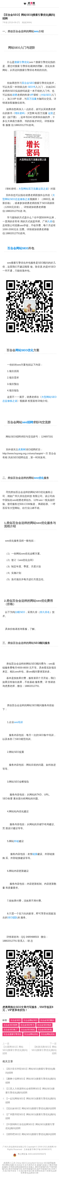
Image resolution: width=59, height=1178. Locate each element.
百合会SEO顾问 (47, 1020)
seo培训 (18, 722)
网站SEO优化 (24, 350)
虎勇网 (29, 4)
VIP (31, 94)
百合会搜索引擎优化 (12, 1034)
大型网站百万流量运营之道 (33, 188)
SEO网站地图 (8, 1165)
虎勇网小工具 (9, 1163)
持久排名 (45, 612)
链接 (34, 854)
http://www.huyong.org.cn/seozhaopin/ (22, 453)
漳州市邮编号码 (29, 1169)
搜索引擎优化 (21, 62)
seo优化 (39, 477)
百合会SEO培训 (44, 1025)
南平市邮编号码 (44, 1169)
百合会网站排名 (31, 1034)
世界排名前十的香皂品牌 (46, 1171)
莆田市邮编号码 (42, 1167)
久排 (49, 221)
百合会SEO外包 (45, 1029)
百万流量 (32, 98)
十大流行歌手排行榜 (25, 1171)
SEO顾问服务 (42, 643)
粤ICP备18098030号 (42, 1149)
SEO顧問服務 (50, 1163)
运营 (50, 113)
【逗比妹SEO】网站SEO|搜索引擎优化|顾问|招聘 (30, 1108)
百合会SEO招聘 (11, 1025)
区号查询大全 (31, 1165)
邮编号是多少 (43, 1165)
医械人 (31, 1167)
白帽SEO (20, 612)
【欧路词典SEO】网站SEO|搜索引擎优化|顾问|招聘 (44, 1050)
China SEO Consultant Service (29, 1163)
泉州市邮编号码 (15, 1169)
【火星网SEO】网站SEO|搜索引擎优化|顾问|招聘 (15, 1050)
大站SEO (46, 94)
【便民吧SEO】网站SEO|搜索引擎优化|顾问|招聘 (30, 1134)
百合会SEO (28, 82)
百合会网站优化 (48, 1034)
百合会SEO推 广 (11, 1029)
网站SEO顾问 (33, 663)
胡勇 (14, 94)
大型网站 (46, 396)
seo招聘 (27, 422)
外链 (16, 841)
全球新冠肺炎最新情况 (18, 1167)
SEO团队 (12, 917)
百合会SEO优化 (28, 1029)
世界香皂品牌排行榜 (29, 1173)
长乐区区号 (19, 1165)
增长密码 (20, 113)
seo (36, 31)
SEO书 (31, 86)
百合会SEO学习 (27, 1025)
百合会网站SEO (17, 248)
